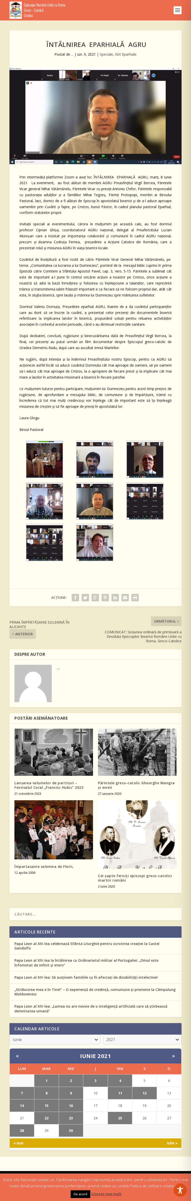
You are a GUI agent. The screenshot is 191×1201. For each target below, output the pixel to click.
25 (120, 1118)
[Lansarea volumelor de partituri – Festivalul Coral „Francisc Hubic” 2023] (53, 752)
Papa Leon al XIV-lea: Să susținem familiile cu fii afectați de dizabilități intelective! (86, 977)
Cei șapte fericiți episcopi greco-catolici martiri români (135, 878)
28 (22, 1130)
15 (46, 1105)
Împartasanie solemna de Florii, (44, 866)
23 (71, 1118)
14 (22, 1105)
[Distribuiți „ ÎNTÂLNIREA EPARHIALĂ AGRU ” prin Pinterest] (105, 598)
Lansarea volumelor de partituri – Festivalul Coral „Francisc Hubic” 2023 (48, 785)
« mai (18, 1143)
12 (144, 1093)
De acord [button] (80, 1194)
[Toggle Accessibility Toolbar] (180, 1190)
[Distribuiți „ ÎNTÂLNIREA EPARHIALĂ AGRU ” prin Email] (125, 598)
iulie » (172, 1143)
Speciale (106, 54)
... (72, 54)
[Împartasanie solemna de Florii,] (53, 829)
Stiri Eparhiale (126, 54)
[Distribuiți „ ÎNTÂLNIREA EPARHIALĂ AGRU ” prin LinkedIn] (115, 598)
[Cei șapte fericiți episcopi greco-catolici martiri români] (137, 834)
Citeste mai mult (106, 1193)
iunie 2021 (95, 1056)
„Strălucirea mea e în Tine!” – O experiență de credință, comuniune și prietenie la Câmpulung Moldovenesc (95, 991)
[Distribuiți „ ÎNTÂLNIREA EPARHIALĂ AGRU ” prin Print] (135, 598)
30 (71, 1130)
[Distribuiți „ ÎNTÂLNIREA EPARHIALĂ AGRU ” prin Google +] (95, 598)
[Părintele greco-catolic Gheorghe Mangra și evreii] (137, 752)
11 (120, 1093)
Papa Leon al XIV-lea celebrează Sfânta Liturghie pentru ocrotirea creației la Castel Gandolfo (86, 945)
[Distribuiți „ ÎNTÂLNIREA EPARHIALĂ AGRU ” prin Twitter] (85, 598)
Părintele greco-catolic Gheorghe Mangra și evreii (136, 785)
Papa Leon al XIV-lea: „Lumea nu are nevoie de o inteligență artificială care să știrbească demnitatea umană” (90, 1008)
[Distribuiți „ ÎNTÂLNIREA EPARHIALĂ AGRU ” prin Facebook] (75, 598)
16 (71, 1105)
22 (46, 1118)
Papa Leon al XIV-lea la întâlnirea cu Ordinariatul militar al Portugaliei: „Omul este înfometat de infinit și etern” (86, 962)
